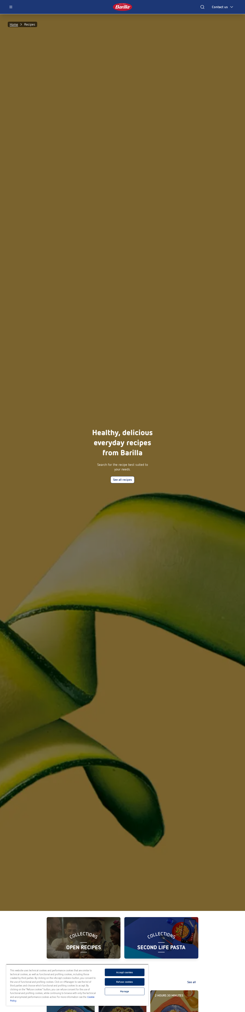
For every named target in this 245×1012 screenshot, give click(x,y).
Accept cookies (124, 972)
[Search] (202, 7)
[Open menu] (11, 7)
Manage (124, 991)
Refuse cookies (124, 981)
